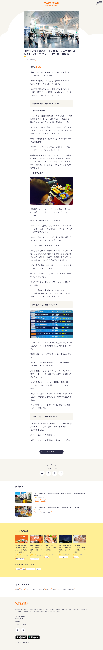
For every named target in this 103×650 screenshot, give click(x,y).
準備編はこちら (42, 67)
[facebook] (48, 473)
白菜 (54, 589)
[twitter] (42, 473)
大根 (58, 589)
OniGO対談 (71, 589)
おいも (34, 589)
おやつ (38, 569)
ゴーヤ (48, 589)
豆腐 (18, 589)
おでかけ (33, 59)
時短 (24, 569)
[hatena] (54, 473)
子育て (25, 57)
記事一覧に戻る (51, 451)
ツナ (23, 589)
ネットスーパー (31, 569)
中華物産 (64, 589)
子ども (26, 59)
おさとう (28, 589)
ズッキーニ (41, 589)
